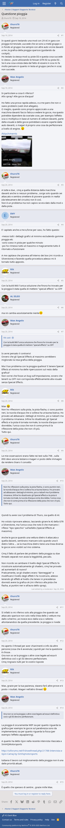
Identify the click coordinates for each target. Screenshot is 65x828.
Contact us (7, 819)
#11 (61, 607)
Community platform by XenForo (26, 825)
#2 (62, 88)
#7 (62, 331)
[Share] (58, 35)
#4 (62, 224)
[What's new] (55, 3)
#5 (62, 280)
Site (53, 819)
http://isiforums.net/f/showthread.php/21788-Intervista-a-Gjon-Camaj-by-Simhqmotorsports (32, 752)
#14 (61, 708)
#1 (62, 35)
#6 (62, 307)
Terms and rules (21, 819)
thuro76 (7, 18)
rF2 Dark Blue (10, 815)
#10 (61, 481)
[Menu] (4, 3)
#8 (62, 401)
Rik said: (7, 337)
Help (47, 819)
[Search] (61, 3)
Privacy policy (36, 819)
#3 (62, 185)
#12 (61, 641)
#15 (61, 782)
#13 (61, 680)
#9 (62, 450)
